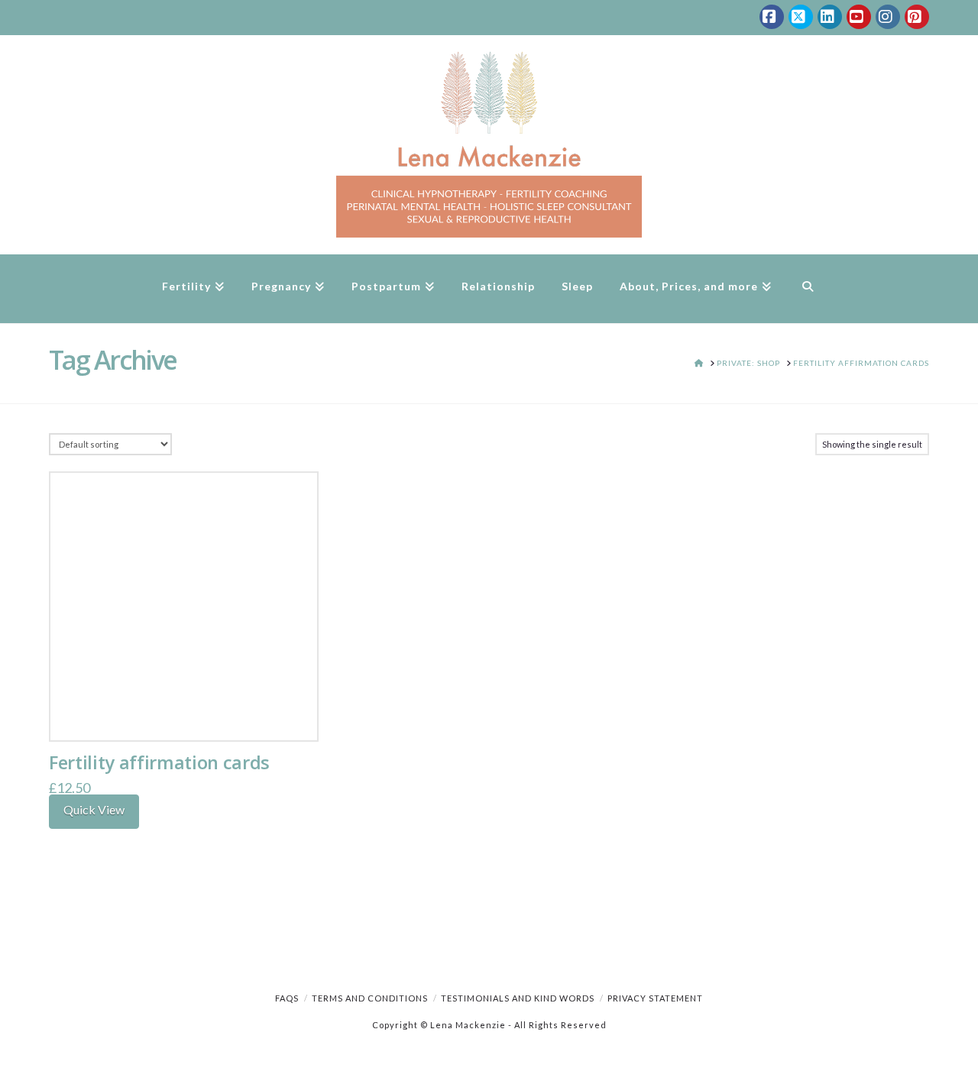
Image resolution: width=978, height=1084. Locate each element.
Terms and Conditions (370, 998)
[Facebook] (771, 17)
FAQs (287, 998)
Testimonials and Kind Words (517, 998)
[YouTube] (859, 17)
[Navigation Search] (807, 288)
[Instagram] (888, 17)
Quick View (94, 809)
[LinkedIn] (830, 17)
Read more (183, 713)
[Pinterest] (917, 17)
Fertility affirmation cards (159, 762)
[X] (801, 17)
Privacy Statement (655, 998)
